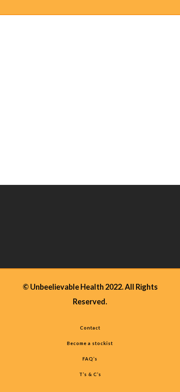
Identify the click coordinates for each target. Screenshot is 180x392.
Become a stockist (90, 343)
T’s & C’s (90, 374)
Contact (90, 327)
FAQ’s (90, 358)
